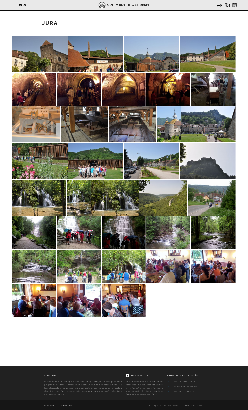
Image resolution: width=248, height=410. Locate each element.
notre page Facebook (151, 388)
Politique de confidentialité (163, 406)
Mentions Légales (194, 406)
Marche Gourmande (184, 391)
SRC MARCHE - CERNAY (128, 5)
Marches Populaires (184, 381)
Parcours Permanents (185, 386)
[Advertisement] (98, 337)
